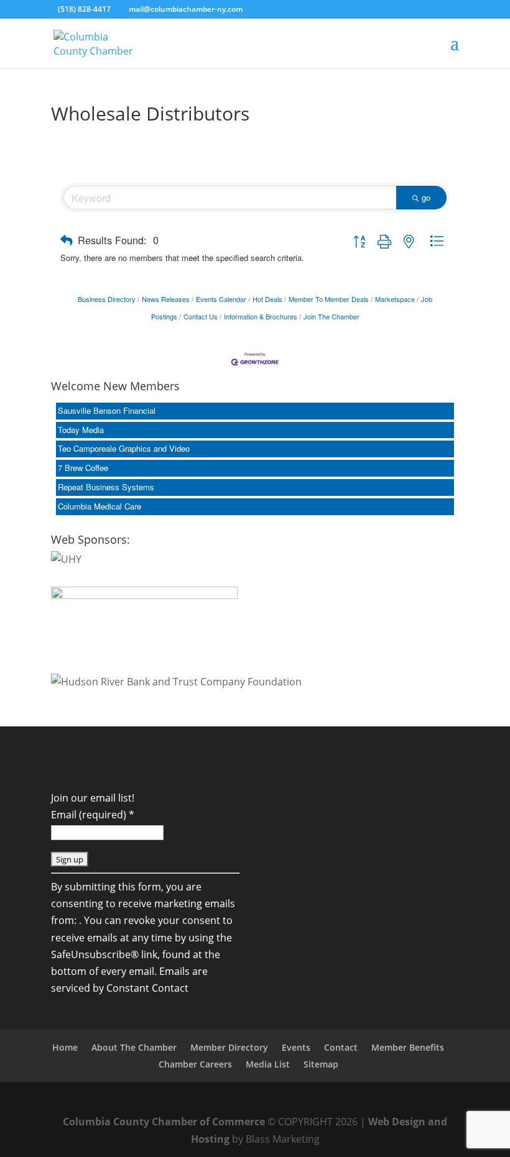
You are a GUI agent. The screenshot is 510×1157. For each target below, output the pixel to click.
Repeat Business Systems (106, 487)
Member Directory (229, 1047)
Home (65, 1047)
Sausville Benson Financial (106, 410)
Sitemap (321, 1064)
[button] (66, 240)
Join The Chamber (331, 316)
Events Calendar (221, 299)
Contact (341, 1047)
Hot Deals (267, 299)
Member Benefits (407, 1047)
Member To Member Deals (329, 299)
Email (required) (92, 814)
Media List (268, 1064)
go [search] (426, 197)
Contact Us (200, 316)
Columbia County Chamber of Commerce (164, 1121)
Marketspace (395, 299)
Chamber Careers (195, 1064)
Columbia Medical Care (99, 506)
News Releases (166, 299)
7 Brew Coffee (83, 467)
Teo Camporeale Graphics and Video (124, 448)
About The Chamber (134, 1047)
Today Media (81, 430)
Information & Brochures (260, 316)
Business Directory (107, 299)
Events (296, 1047)
